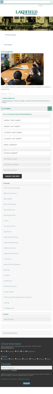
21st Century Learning (12, 188)
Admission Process (10, 193)
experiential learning (11, 237)
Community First (9, 226)
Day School (7, 231)
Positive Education (10, 286)
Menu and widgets (2, 2)
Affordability (8, 199)
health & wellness (10, 248)
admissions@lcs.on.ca (7, 347)
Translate (14, 370)
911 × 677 (12, 93)
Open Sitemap (26, 383)
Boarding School (9, 210)
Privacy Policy (12, 379)
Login (51, 2)
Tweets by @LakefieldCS (10, 333)
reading (6, 303)
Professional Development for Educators (18, 297)
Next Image (8, 45)
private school (8, 292)
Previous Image (10, 35)
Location (7, 275)
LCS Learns (6, 108)
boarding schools (10, 215)
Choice (6, 221)
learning (6, 270)
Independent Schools (11, 253)
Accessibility (4, 379)
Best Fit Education (10, 204)
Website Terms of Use (23, 379)
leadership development (12, 264)
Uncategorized (9, 308)
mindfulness (8, 281)
